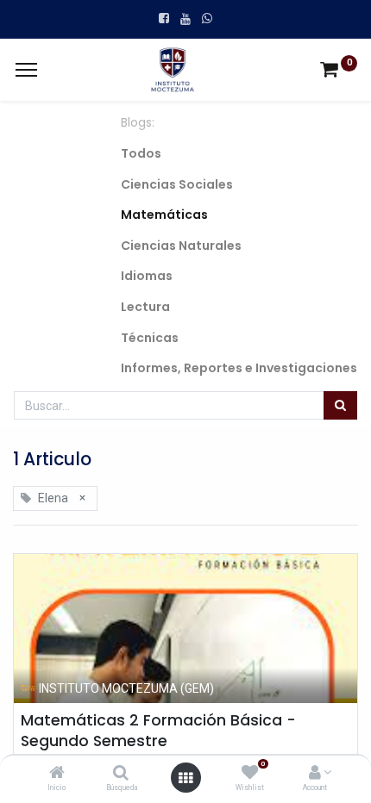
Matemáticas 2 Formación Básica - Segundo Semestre (158, 731)
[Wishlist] (250, 774)
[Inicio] (57, 774)
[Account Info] (315, 774)
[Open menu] (185, 778)
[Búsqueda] (121, 774)
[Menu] (26, 69)
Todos (141, 153)
